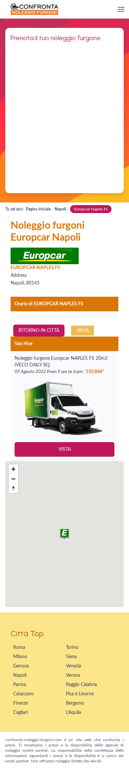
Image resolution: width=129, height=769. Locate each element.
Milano (20, 656)
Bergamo (75, 703)
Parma (19, 684)
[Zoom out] (13, 479)
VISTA (82, 330)
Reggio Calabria (81, 684)
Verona (73, 675)
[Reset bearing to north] (13, 488)
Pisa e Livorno (80, 694)
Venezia (73, 666)
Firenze (20, 703)
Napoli (19, 675)
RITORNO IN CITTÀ (39, 330)
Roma (19, 647)
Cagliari (20, 712)
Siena (71, 656)
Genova (21, 666)
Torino (72, 647)
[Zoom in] (13, 469)
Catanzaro (23, 694)
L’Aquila (73, 712)
